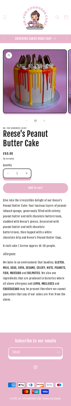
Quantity (7, 165)
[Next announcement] (66, 38)
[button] (5, 17)
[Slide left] (26, 120)
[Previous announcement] (4, 38)
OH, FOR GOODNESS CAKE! (30, 398)
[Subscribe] (58, 352)
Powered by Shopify (52, 398)
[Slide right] (44, 120)
